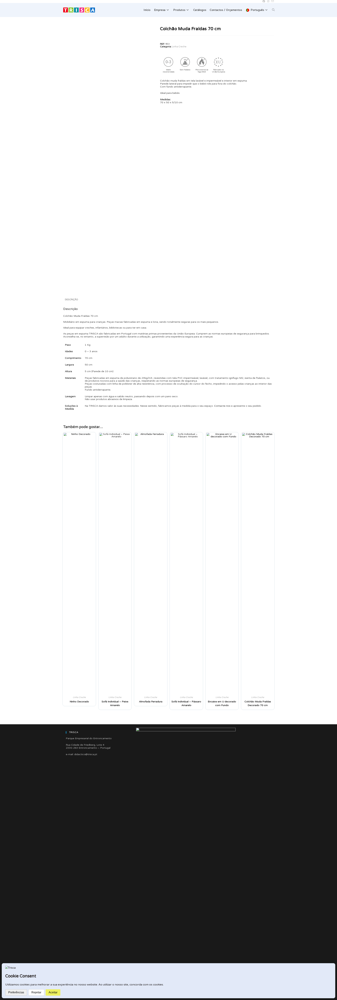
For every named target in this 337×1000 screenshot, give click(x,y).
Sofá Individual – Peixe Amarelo (115, 703)
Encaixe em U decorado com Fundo (222, 703)
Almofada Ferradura (150, 701)
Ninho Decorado (79, 701)
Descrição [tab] (71, 299)
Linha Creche (179, 46)
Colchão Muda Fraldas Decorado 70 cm (258, 703)
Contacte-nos (222, 405)
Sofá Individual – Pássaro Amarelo (186, 703)
